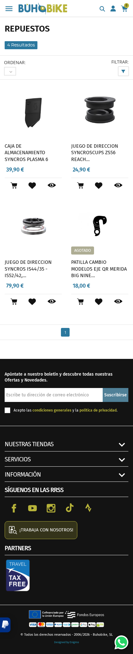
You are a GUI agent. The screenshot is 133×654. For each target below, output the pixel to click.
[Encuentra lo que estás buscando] (102, 9)
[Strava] (88, 508)
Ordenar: (15, 62)
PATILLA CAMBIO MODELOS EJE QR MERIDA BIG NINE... (99, 268)
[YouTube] (32, 508)
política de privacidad (98, 410)
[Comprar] (14, 185)
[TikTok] (69, 508)
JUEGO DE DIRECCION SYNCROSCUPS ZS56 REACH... (94, 152)
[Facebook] (14, 508)
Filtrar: (120, 62)
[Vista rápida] (52, 185)
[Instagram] (51, 508)
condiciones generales (51, 410)
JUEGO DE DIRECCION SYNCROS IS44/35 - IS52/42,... (28, 268)
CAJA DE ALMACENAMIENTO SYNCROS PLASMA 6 (26, 152)
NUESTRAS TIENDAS (29, 444)
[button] (5, 624)
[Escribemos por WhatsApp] (119, 640)
